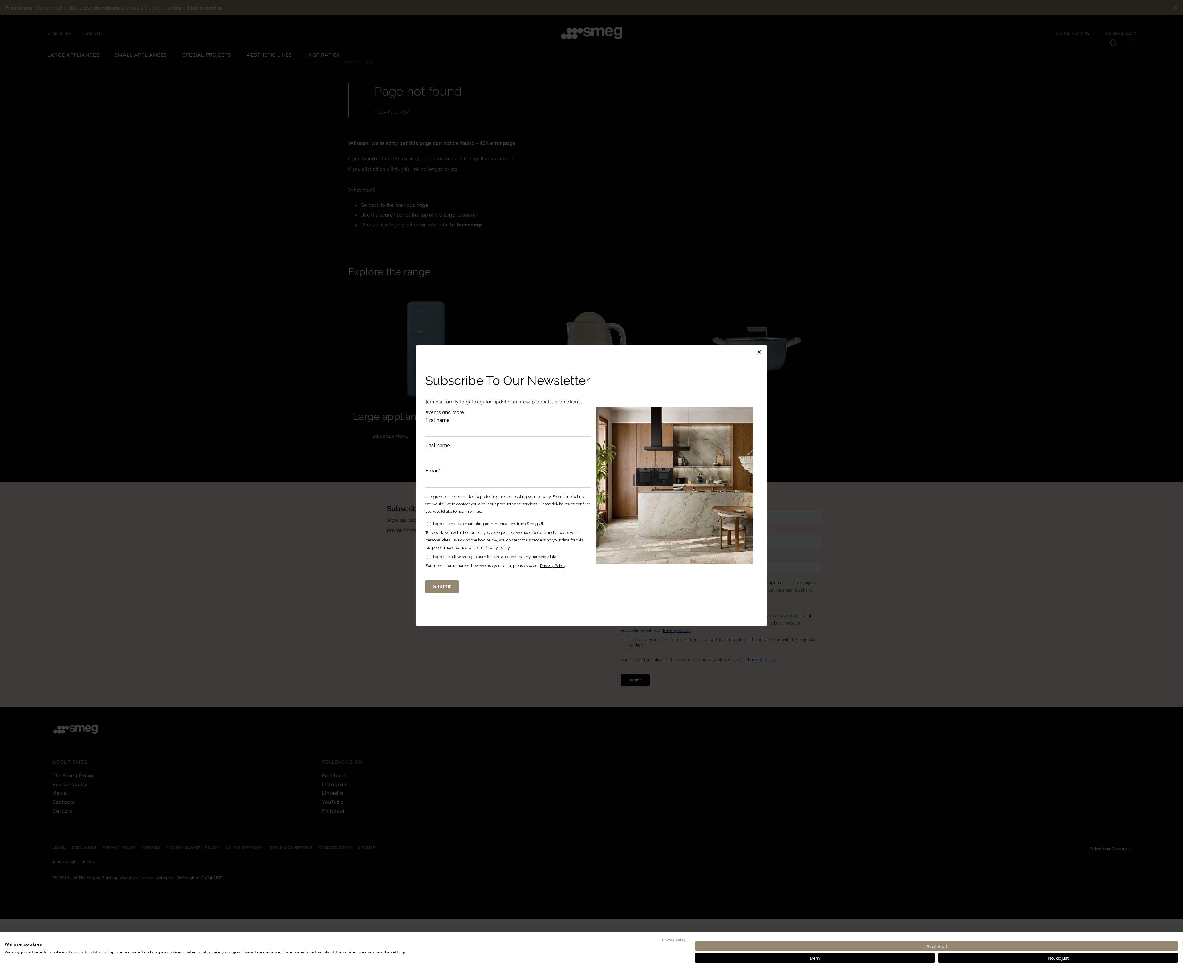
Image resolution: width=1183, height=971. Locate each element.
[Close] (759, 351)
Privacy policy (673, 939)
